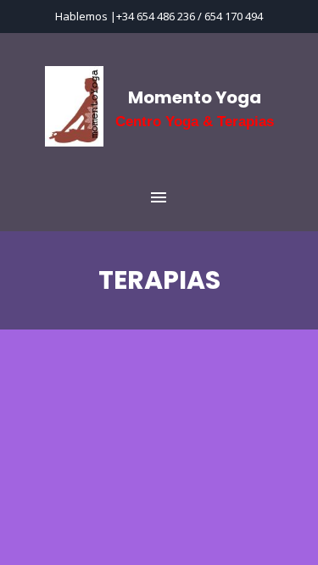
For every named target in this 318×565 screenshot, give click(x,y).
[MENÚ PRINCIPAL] (158, 198)
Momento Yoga (194, 97)
